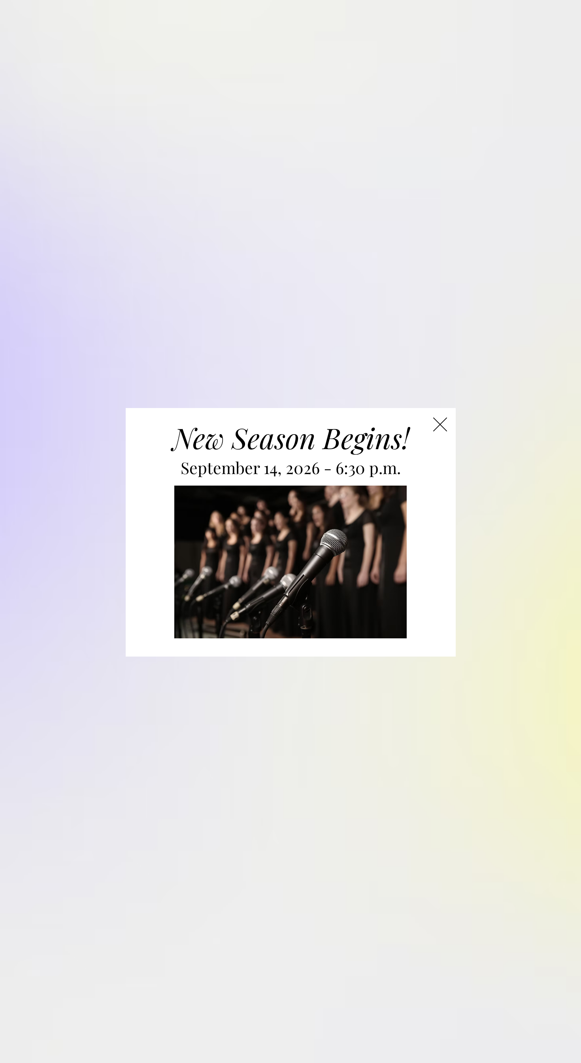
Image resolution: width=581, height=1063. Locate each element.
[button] (440, 424)
